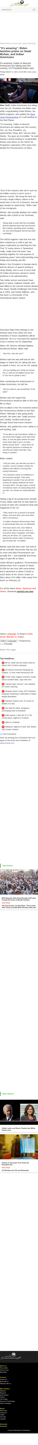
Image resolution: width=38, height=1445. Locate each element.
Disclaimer (3, 1372)
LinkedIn (3, 1419)
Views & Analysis (5, 1403)
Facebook (3, 1412)
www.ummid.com (7, 743)
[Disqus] (19, 774)
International (4, 1395)
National (2, 1391)
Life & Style (3, 1399)
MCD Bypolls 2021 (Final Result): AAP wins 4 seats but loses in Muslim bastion (19, 899)
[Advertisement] (19, 28)
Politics (2, 1397)
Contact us (3, 1379)
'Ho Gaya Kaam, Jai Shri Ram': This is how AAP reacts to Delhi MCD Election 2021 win (19, 906)
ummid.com (7, 10)
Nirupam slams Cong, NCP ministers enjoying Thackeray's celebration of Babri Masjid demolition (19, 694)
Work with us (4, 1381)
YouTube (3, 1417)
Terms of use (4, 1370)
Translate (8, 644)
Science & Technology (7, 1401)
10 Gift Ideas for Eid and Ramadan (15, 1170)
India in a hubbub (12, 722)
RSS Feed (3, 1410)
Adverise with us (5, 1383)
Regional (3, 1393)
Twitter (2, 1415)
